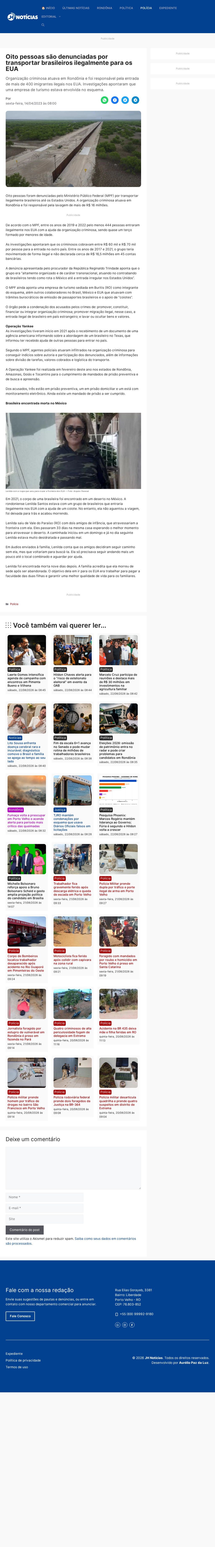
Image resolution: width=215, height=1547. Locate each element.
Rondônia (104, 8)
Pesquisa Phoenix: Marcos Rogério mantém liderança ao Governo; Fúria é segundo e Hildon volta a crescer (117, 822)
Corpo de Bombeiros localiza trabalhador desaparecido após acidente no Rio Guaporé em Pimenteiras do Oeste (26, 963)
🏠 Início (48, 8)
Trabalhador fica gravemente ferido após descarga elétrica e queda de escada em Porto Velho (72, 889)
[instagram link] (124, 1324)
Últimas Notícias (75, 8)
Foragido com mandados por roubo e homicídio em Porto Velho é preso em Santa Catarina (118, 961)
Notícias (15, 738)
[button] (43, 25)
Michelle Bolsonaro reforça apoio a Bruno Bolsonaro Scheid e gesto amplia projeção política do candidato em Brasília (26, 891)
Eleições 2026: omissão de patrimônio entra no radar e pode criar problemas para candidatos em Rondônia (117, 750)
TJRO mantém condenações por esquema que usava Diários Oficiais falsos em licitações (72, 822)
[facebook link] (132, 1324)
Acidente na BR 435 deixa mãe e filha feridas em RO (117, 1030)
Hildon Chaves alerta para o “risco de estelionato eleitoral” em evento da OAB (72, 680)
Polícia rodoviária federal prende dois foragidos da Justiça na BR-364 (72, 1100)
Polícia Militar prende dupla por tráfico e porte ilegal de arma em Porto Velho (117, 889)
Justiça (60, 810)
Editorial (49, 16)
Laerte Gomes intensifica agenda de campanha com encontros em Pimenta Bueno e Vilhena (27, 680)
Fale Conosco (20, 1316)
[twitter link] (117, 1324)
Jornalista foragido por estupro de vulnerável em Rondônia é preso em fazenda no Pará (26, 1034)
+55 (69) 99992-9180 (136, 1314)
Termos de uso (17, 1367)
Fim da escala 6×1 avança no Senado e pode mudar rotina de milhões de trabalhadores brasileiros (72, 748)
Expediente (168, 8)
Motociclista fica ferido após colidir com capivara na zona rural (72, 959)
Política (126, 8)
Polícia (146, 8)
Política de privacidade (23, 1360)
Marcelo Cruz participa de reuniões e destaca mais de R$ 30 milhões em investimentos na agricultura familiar (118, 682)
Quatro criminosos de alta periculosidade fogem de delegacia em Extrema (72, 1032)
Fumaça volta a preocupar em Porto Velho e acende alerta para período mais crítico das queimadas (26, 820)
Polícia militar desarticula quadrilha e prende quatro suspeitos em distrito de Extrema (118, 1102)
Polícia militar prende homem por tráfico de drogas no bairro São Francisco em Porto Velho (26, 1102)
